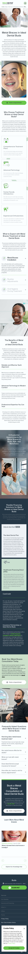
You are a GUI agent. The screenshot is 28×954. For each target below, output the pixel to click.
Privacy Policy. (11, 943)
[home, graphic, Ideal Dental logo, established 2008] (7, 3)
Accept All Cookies (14, 948)
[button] (25, 3)
